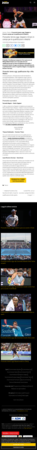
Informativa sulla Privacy (21, 393)
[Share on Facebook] (11, 45)
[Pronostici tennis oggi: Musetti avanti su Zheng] (16, 359)
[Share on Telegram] (19, 45)
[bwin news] (6, 2)
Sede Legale (25, 395)
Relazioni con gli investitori (18, 388)
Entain (30, 386)
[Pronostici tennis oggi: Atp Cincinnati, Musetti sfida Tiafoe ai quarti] (16, 259)
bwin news (16, 400)
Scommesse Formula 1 (13, 379)
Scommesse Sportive (15, 369)
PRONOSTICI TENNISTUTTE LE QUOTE (18, 180)
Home (4, 32)
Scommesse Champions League (18, 374)
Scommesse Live (26, 369)
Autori (21, 400)
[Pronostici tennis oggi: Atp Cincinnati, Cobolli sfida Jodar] (16, 336)
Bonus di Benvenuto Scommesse (18, 382)
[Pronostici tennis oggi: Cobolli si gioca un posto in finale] (16, 226)
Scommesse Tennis (26, 377)
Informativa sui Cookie (15, 395)
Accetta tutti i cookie (18, 444)
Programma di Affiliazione (21, 386)
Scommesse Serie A (24, 372)
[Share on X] (7, 45)
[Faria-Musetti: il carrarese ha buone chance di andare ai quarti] (16, 310)
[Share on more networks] (23, 45)
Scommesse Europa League (12, 377)
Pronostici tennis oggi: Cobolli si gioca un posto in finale (17, 228)
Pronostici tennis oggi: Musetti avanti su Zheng (15, 361)
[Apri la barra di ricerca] (31, 2)
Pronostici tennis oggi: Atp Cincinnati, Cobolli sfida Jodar (18, 338)
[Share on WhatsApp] (4, 45)
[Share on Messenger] (15, 45)
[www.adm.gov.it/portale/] (19, 419)
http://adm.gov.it (28, 428)
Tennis (9, 32)
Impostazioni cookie (18, 447)
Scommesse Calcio (12, 372)
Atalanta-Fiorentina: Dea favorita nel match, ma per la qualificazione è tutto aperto (10, 193)
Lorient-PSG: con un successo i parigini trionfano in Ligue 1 (26, 193)
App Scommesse (25, 379)
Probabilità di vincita (22, 411)
